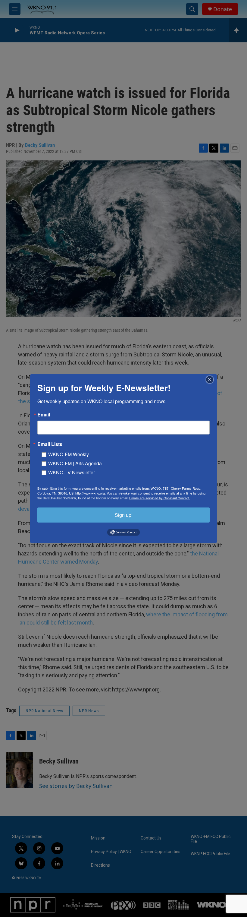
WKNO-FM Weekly (68, 454)
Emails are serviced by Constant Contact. (159, 497)
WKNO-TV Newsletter (71, 472)
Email (43, 414)
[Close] (211, 379)
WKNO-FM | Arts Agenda (75, 463)
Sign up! (124, 514)
